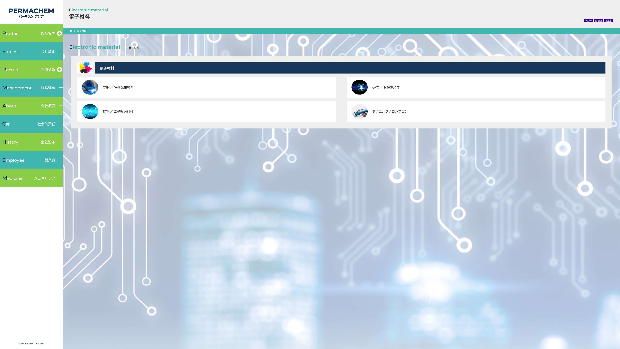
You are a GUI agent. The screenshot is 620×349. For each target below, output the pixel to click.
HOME (71, 31)
